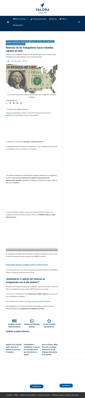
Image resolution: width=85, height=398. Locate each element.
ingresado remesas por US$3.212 (35, 301)
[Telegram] (21, 103)
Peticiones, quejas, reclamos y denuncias (65, 395)
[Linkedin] (8, 379)
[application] (27, 19)
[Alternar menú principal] (8, 22)
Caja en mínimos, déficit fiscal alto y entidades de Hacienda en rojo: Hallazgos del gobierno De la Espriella (50, 349)
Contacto (9, 395)
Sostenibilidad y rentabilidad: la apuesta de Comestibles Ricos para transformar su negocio (32, 349)
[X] (10, 103)
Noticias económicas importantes (17, 41)
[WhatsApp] (6, 103)
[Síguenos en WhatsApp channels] (32, 321)
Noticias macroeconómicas (15, 44)
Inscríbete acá (66, 385)
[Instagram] (11, 379)
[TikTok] (14, 379)
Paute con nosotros (44, 395)
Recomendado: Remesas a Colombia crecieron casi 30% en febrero (27, 264)
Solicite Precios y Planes (28, 395)
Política (16, 395)
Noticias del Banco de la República (42, 41)
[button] (20, 19)
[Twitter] (5, 379)
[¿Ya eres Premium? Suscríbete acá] (49, 321)
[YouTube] (17, 379)
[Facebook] (17, 103)
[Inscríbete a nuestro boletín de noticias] (14, 321)
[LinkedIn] (14, 103)
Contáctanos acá (36, 386)
